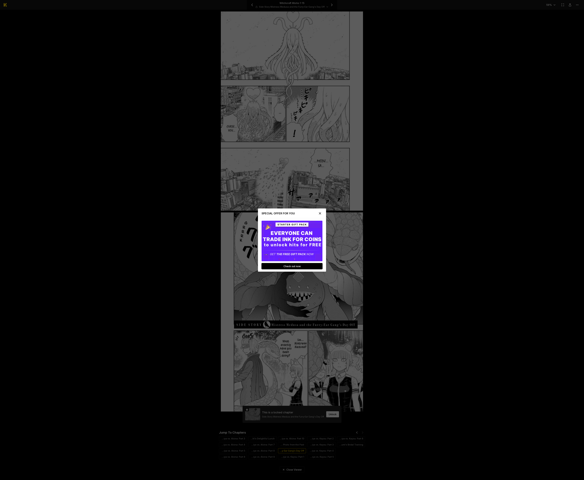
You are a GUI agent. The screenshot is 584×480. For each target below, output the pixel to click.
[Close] (320, 213)
